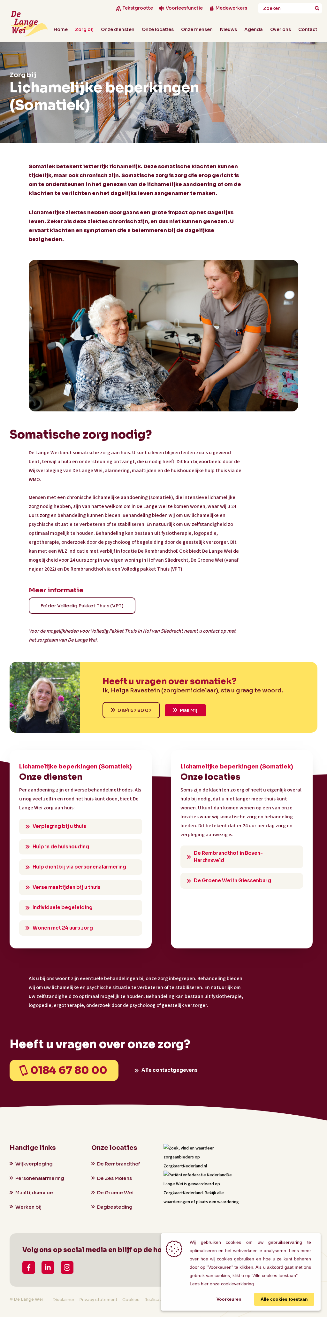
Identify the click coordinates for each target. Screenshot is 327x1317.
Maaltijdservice (34, 1192)
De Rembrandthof (118, 1164)
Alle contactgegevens (169, 1070)
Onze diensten (117, 29)
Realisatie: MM (159, 1299)
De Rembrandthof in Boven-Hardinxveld (228, 856)
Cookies (131, 1299)
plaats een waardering (217, 1202)
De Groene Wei (115, 1192)
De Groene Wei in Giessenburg (232, 880)
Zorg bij (84, 29)
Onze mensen (197, 29)
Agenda (253, 29)
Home (61, 29)
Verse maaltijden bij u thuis (67, 887)
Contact (307, 29)
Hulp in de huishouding (61, 847)
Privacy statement (98, 1299)
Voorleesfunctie (184, 8)
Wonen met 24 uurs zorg (63, 928)
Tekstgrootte (137, 8)
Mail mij (188, 710)
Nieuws (228, 29)
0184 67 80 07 (134, 710)
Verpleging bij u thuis (59, 826)
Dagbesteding (115, 1207)
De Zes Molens (114, 1178)
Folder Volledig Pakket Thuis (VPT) (82, 606)
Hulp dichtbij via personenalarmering (79, 867)
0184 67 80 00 (68, 1070)
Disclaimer (63, 1299)
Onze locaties (158, 29)
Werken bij (28, 1207)
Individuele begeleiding (63, 907)
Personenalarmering (39, 1178)
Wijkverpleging (34, 1164)
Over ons (280, 29)
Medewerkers (231, 8)
